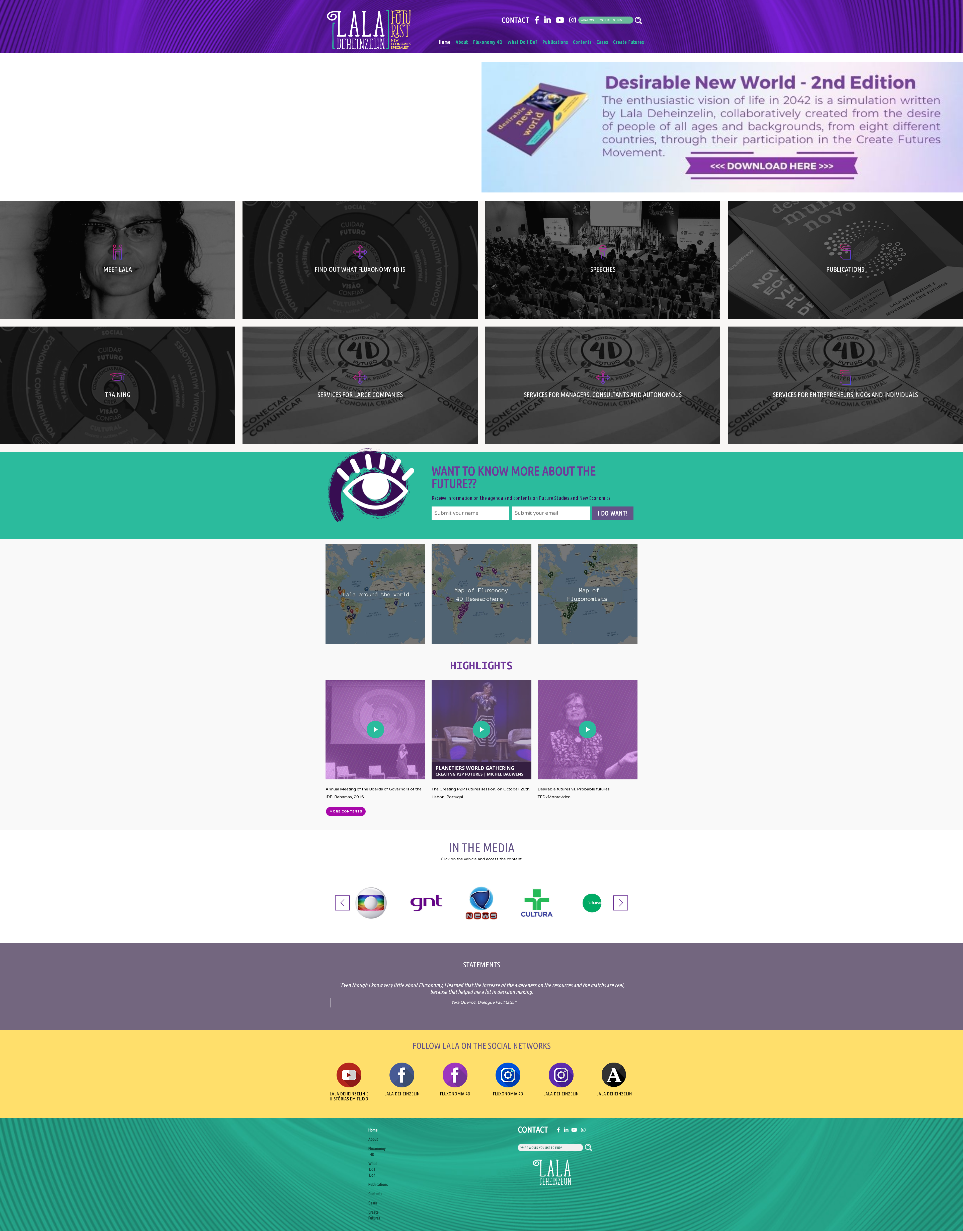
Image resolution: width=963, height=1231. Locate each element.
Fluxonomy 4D (488, 42)
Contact (515, 20)
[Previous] (342, 902)
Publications (555, 42)
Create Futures (628, 42)
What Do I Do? (522, 42)
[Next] (620, 902)
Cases (602, 42)
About (462, 42)
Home (445, 42)
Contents (582, 42)
